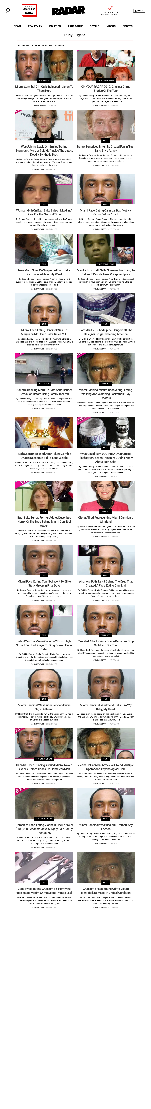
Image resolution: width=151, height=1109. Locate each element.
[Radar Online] (69, 10)
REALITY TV (35, 26)
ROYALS (94, 26)
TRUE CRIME (75, 26)
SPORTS (128, 26)
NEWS (17, 26)
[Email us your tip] (29, 16)
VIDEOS (111, 26)
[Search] (8, 12)
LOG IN (140, 11)
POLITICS (55, 26)
